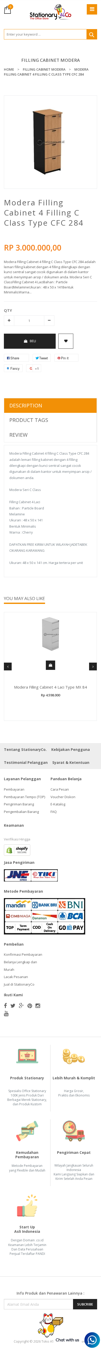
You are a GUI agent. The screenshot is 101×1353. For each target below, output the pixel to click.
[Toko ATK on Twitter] (13, 1005)
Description (25, 405)
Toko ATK (48, 1341)
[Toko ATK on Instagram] (37, 1005)
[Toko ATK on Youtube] (6, 1013)
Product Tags (28, 419)
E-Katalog (58, 804)
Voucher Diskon (63, 797)
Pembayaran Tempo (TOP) (24, 797)
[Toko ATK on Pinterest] (29, 1005)
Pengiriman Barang (19, 804)
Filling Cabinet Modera (50, 60)
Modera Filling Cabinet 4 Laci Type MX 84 (50, 687)
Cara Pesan (60, 789)
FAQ (54, 811)
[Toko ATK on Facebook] (5, 1005)
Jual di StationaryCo (19, 984)
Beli (33, 341)
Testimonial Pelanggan (26, 762)
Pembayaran (14, 789)
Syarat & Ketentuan (70, 762)
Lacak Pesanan (16, 976)
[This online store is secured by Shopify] (17, 849)
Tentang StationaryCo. (25, 749)
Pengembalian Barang (21, 811)
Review (18, 434)
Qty (8, 310)
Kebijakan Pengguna (70, 749)
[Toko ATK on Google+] (21, 1005)
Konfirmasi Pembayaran (23, 954)
